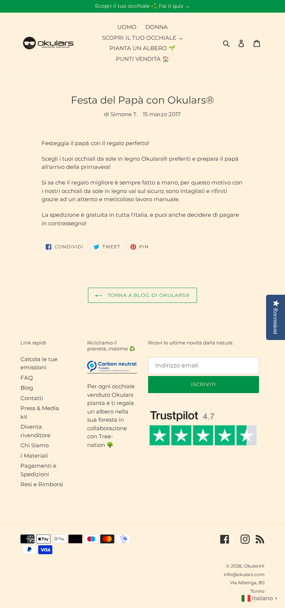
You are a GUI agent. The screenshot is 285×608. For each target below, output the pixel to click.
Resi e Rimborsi (41, 484)
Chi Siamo (34, 445)
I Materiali (34, 455)
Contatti (31, 398)
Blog (26, 387)
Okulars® (254, 566)
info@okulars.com (244, 574)
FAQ (26, 377)
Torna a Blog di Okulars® (148, 295)
